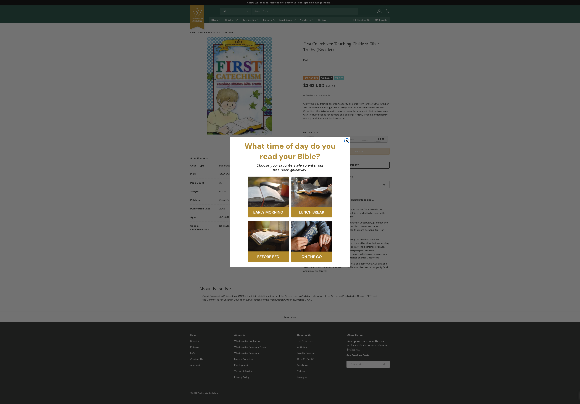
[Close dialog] (346, 140)
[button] (268, 197)
